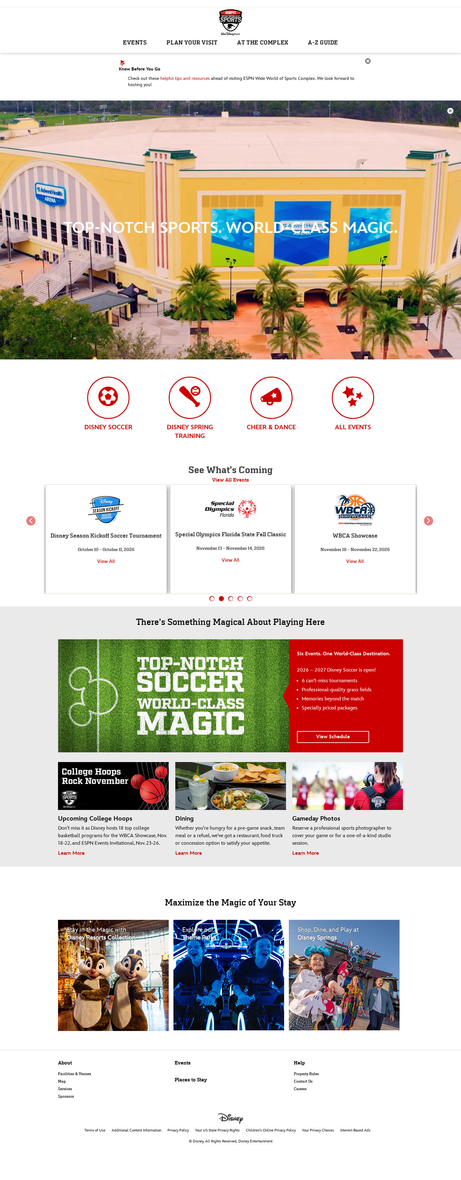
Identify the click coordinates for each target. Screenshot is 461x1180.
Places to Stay (191, 1079)
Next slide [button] (428, 525)
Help (299, 1062)
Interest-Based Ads (355, 1130)
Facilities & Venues (74, 1073)
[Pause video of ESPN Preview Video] (450, 111)
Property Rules (306, 1073)
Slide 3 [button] (231, 598)
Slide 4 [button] (240, 598)
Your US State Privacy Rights (217, 1130)
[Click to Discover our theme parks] (230, 975)
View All (106, 560)
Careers (300, 1088)
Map (62, 1081)
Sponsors (66, 1096)
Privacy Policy (178, 1130)
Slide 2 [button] (221, 598)
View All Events (230, 480)
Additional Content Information (136, 1130)
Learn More (71, 853)
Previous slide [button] (32, 525)
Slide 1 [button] (212, 598)
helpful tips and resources (185, 78)
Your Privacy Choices (318, 1130)
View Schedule (333, 737)
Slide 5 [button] (249, 598)
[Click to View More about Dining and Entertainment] (346, 975)
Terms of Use (94, 1130)
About (65, 1062)
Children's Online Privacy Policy (271, 1130)
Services (65, 1088)
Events (183, 1062)
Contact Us (303, 1081)
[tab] (108, 409)
